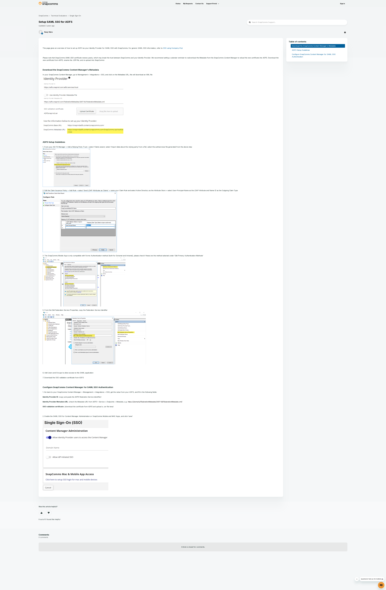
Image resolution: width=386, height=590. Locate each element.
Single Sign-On (75, 16)
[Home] (48, 3)
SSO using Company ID (172, 48)
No (49, 513)
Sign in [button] (342, 3)
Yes (41, 513)
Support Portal (211, 3)
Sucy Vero (48, 32)
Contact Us (199, 3)
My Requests (188, 3)
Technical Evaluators (59, 16)
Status (178, 3)
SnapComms (43, 16)
